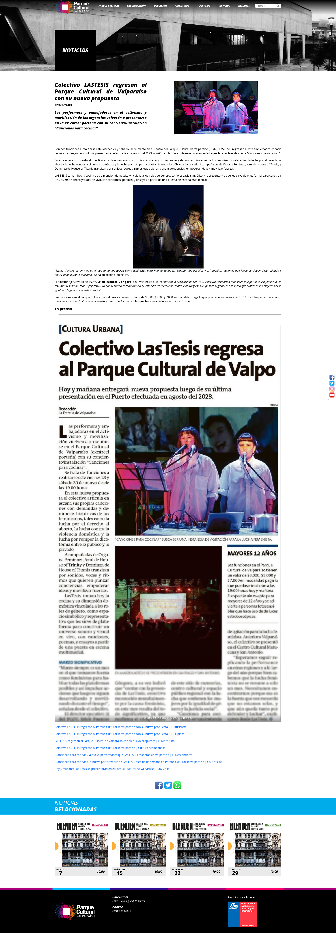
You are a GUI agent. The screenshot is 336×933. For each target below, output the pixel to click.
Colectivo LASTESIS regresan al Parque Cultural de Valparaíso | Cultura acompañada (110, 748)
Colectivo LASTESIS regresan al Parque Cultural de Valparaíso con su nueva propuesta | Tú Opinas (119, 734)
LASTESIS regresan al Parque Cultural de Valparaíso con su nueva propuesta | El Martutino (115, 741)
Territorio (204, 5)
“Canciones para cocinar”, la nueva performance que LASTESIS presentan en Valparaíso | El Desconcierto (123, 755)
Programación (136, 5)
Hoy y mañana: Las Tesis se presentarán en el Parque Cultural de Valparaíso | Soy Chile (112, 769)
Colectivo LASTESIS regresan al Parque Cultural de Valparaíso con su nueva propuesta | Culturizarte (121, 727)
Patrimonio (182, 5)
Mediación (160, 5)
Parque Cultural (109, 5)
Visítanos (244, 5)
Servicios (224, 5)
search (278, 6)
